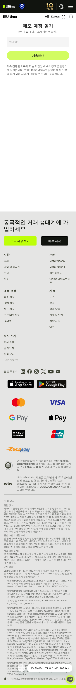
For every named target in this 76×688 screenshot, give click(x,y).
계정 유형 (10, 290)
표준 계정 (9, 297)
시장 (7, 254)
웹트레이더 (55, 272)
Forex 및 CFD (33, 466)
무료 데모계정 (12, 315)
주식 (6, 272)
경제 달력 (54, 308)
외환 (6, 260)
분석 (52, 303)
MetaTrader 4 (57, 266)
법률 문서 (9, 354)
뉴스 (52, 297)
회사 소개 (10, 335)
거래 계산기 (56, 315)
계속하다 (38, 55)
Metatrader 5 (57, 260)
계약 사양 (54, 321)
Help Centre (11, 360)
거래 (52, 254)
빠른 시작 (54, 241)
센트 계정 (9, 308)
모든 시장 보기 (20, 241)
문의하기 (9, 348)
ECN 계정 (9, 303)
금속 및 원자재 (12, 266)
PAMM (7, 321)
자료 (52, 290)
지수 (6, 279)
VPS (51, 327)
